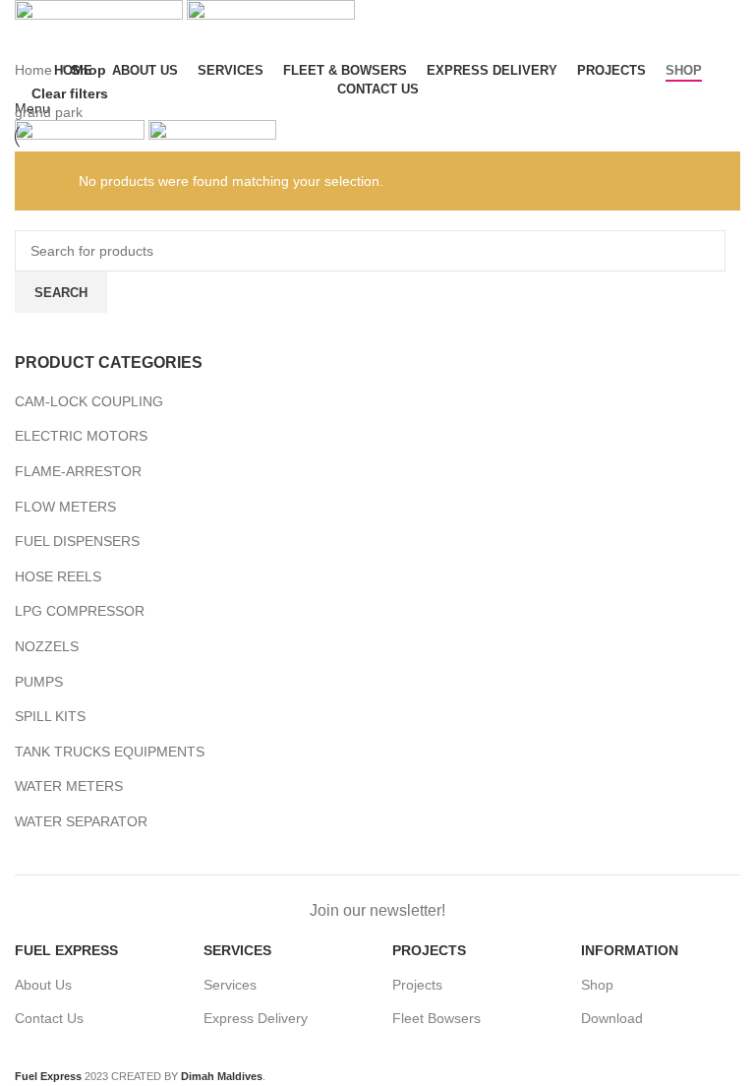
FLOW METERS (65, 506)
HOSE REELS (58, 576)
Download (612, 1018)
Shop (597, 985)
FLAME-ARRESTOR (78, 471)
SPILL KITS (50, 716)
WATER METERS (69, 786)
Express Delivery (255, 1018)
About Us (43, 985)
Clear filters (69, 93)
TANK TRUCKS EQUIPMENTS (109, 751)
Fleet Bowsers (436, 1018)
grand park (49, 112)
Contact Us (49, 1018)
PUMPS (39, 682)
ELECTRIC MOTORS (81, 436)
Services (230, 985)
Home (35, 70)
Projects (417, 985)
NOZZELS (47, 646)
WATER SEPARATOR (81, 821)
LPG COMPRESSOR (80, 611)
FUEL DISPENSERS (77, 541)
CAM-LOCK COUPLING (89, 401)
